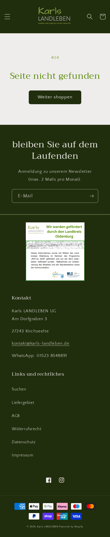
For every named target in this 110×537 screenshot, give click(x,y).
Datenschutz (24, 442)
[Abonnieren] (91, 196)
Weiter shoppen (55, 97)
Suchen (19, 389)
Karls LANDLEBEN (48, 526)
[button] (7, 16)
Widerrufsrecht (26, 429)
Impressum (22, 455)
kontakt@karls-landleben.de (41, 343)
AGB (16, 416)
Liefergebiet (23, 402)
